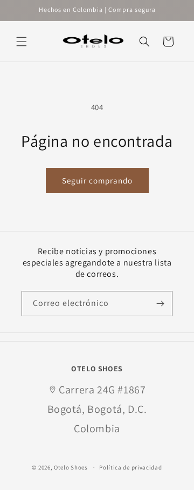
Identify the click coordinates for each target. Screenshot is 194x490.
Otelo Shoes (71, 467)
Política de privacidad (130, 467)
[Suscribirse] (160, 303)
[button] (21, 41)
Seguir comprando (97, 180)
